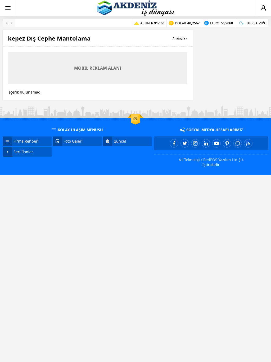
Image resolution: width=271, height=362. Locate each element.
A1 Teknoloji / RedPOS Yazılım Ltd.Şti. (211, 159)
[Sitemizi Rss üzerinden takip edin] (248, 143)
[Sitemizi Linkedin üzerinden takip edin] (206, 143)
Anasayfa (179, 38)
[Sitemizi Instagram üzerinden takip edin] (195, 143)
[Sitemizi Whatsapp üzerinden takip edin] (238, 143)
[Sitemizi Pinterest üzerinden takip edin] (227, 143)
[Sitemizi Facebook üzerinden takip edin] (174, 143)
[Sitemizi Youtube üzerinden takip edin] (216, 143)
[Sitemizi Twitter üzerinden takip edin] (185, 143)
